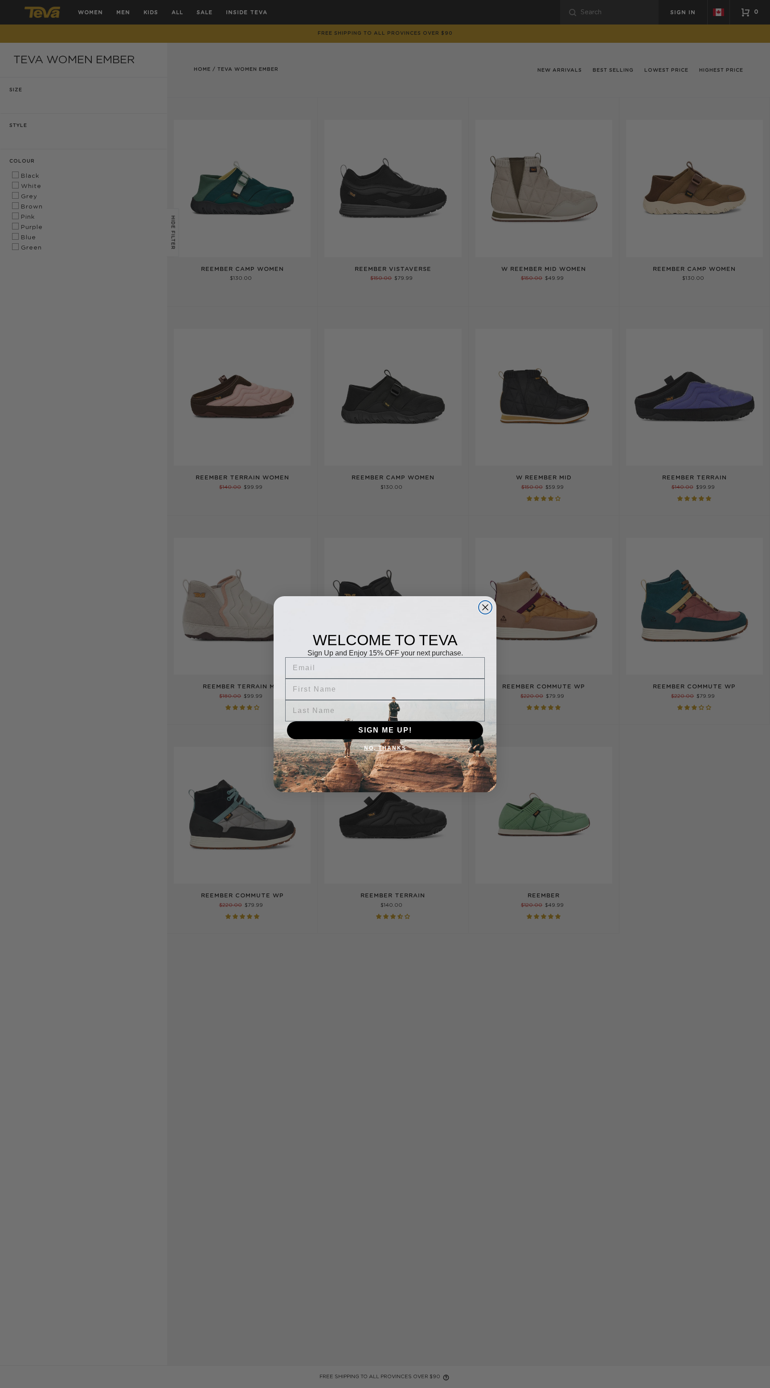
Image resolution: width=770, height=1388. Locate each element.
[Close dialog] (485, 607)
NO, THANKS (385, 748)
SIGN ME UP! (385, 730)
